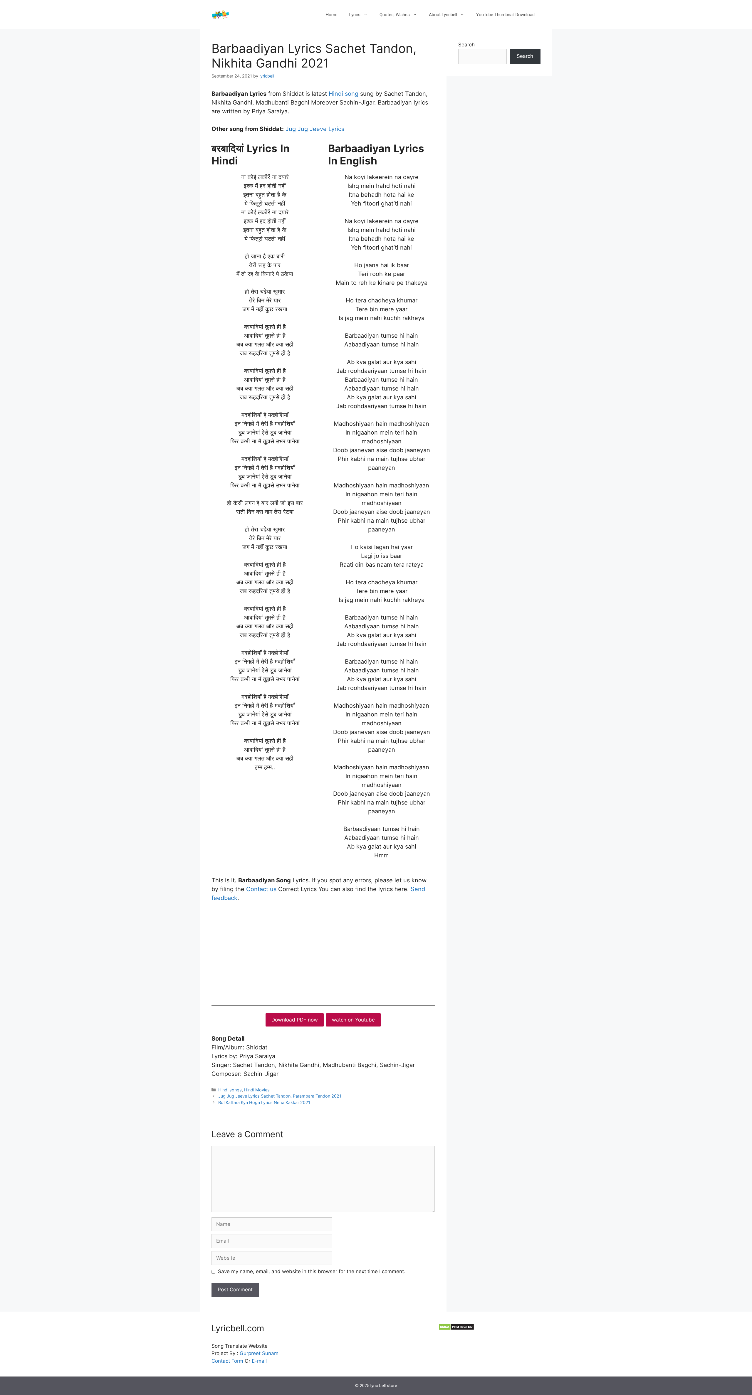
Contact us (261, 889)
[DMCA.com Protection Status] (456, 1329)
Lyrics (354, 14)
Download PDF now (294, 1020)
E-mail (259, 1361)
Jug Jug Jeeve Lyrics (315, 128)
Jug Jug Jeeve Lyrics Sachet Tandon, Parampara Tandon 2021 (279, 1095)
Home (332, 14)
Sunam (269, 1353)
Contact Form (227, 1361)
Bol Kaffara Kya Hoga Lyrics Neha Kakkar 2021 (264, 1102)
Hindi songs (230, 1089)
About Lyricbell (443, 14)
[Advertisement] (323, 952)
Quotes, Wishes (395, 14)
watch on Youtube (353, 1020)
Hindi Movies (257, 1089)
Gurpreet (250, 1353)
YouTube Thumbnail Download (505, 14)
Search (466, 45)
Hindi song (344, 93)
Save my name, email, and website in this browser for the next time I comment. (311, 1271)
